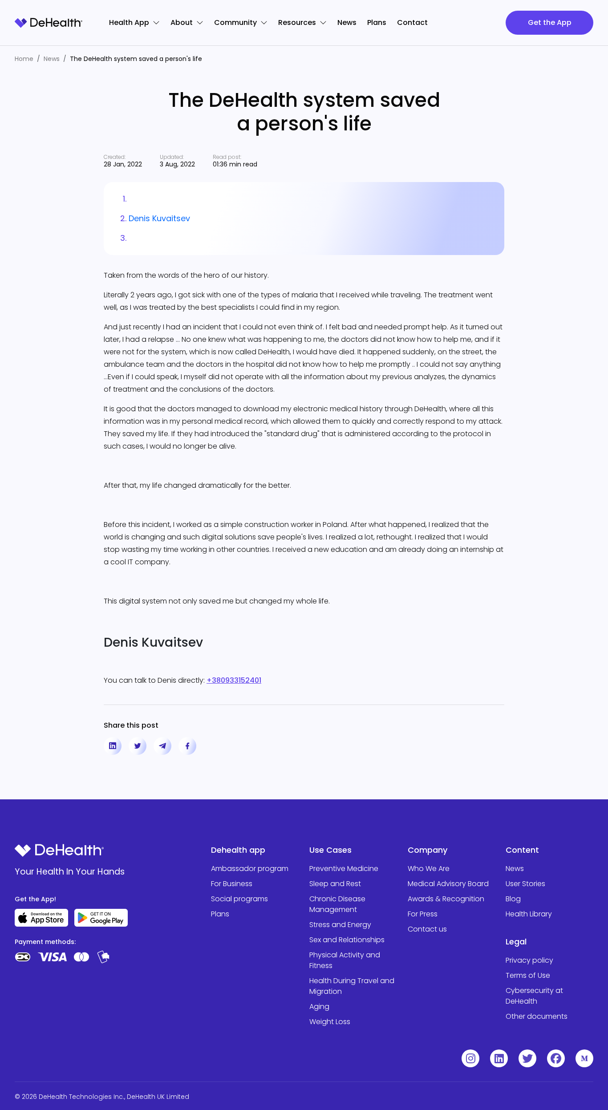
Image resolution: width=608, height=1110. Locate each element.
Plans (376, 22)
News (347, 22)
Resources (297, 22)
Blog (513, 899)
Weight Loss (329, 1022)
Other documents (536, 1016)
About (181, 22)
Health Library (529, 914)
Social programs (239, 899)
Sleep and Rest (335, 884)
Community (235, 22)
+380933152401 (234, 680)
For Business (231, 884)
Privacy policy (529, 960)
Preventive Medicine (343, 868)
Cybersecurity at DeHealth (534, 995)
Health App (129, 22)
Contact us (427, 929)
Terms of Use (528, 975)
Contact (412, 22)
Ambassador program (249, 868)
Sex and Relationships (347, 940)
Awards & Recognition (446, 899)
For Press (423, 914)
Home (24, 58)
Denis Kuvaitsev (159, 218)
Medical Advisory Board (448, 884)
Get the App (550, 22)
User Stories (525, 884)
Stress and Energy (340, 925)
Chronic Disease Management (337, 904)
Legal (516, 941)
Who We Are (429, 868)
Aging (319, 1006)
